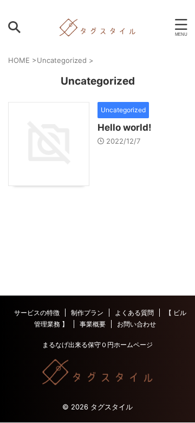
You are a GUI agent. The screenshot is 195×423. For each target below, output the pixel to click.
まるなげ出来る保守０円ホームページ (97, 345)
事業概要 (93, 324)
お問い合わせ (136, 324)
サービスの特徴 (37, 313)
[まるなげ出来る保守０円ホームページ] (97, 27)
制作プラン (87, 313)
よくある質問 (134, 313)
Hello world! (125, 127)
